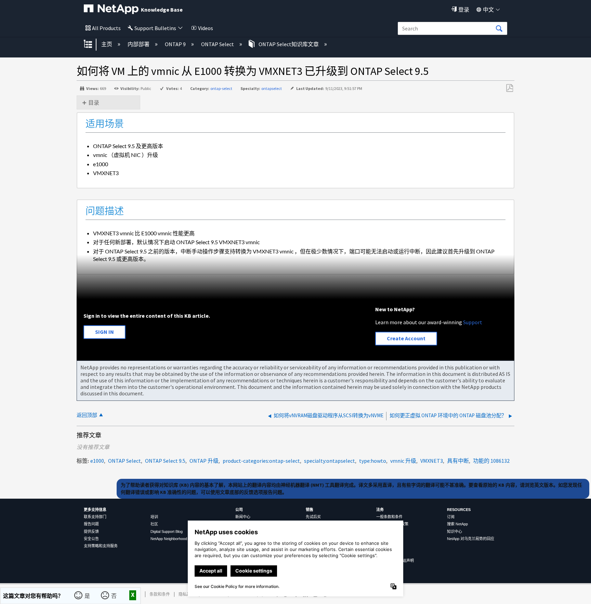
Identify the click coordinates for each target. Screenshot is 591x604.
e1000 (97, 460)
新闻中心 (242, 517)
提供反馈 (91, 531)
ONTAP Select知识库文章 (289, 44)
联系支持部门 (95, 517)
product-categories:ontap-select (261, 460)
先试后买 (313, 517)
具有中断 (458, 460)
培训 (154, 517)
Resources (459, 510)
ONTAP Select (218, 44)
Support (472, 322)
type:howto (372, 460)
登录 (463, 9)
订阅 (451, 517)
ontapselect (271, 88)
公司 (239, 510)
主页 (107, 44)
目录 (93, 102)
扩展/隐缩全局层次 (92, 44)
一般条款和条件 (389, 517)
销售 (309, 510)
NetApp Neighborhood (168, 539)
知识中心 (454, 531)
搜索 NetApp (457, 524)
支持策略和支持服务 (101, 546)
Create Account (406, 338)
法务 (380, 510)
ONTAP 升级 (204, 460)
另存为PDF (509, 88)
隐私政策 (187, 594)
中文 (488, 9)
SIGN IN (104, 331)
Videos (205, 28)
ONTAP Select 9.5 (165, 460)
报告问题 (91, 524)
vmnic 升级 (403, 460)
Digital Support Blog (166, 531)
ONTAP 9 (176, 44)
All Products (106, 28)
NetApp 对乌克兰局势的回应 (470, 539)
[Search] (499, 29)
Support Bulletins (155, 28)
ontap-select (221, 88)
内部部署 (139, 44)
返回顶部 (87, 415)
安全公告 (91, 539)
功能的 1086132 (491, 460)
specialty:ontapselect (329, 460)
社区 (154, 524)
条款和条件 (159, 594)
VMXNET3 (431, 460)
